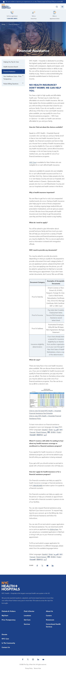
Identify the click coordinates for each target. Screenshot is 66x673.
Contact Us (6, 647)
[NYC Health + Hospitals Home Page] (6, 6)
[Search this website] (57, 7)
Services (27, 624)
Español (45, 430)
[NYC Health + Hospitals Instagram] (33, 659)
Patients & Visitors (8, 611)
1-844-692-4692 (37, 485)
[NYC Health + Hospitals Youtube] (43, 659)
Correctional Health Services (53, 625)
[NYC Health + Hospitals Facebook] (23, 659)
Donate (4, 634)
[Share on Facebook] (37, 565)
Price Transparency (9, 620)
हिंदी (49, 432)
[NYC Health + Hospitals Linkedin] (38, 659)
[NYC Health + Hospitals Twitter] (28, 659)
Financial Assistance (9, 71)
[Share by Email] (47, 565)
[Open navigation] (62, 7)
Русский (32, 435)
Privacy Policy (29, 668)
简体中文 (40, 435)
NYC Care (5, 639)
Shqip (51, 430)
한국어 (53, 432)
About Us (49, 611)
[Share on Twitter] (42, 565)
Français (32, 432)
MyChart (5, 615)
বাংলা (61, 430)
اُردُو (45, 435)
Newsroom (50, 620)
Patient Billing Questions (10, 84)
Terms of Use (37, 668)
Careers (49, 615)
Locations (27, 615)
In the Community (8, 643)
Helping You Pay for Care (11, 62)
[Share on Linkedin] (52, 565)
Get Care (27, 620)
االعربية (56, 430)
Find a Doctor (29, 611)
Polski (59, 432)
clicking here (54, 529)
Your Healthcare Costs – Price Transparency (12, 78)
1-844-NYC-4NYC (12, 18)
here (56, 427)
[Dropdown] (23, 71)
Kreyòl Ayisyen (41, 432)
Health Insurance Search (10, 67)
